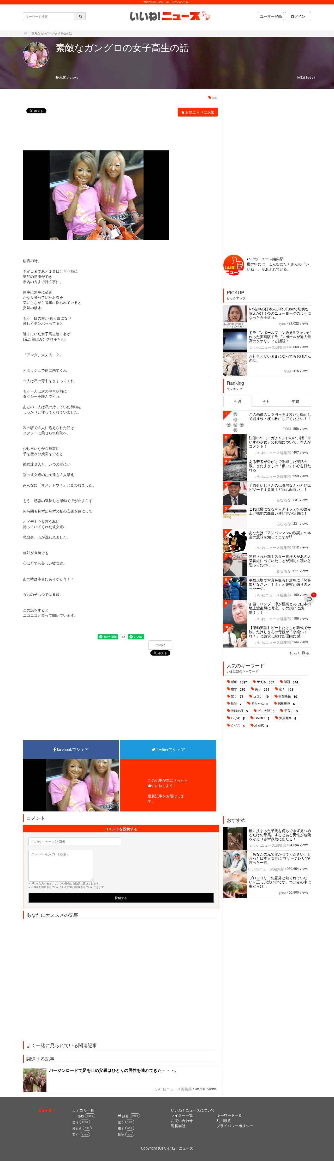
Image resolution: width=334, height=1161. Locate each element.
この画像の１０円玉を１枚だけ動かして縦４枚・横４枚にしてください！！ (280, 416)
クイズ (238, 725)
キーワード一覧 (229, 1115)
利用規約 (224, 1120)
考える (265, 682)
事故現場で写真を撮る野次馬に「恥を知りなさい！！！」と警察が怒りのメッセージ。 (280, 584)
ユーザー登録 (271, 16)
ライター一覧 (182, 1115)
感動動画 (286, 703)
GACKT (262, 718)
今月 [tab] (266, 401)
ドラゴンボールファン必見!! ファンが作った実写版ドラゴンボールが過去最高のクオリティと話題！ (280, 336)
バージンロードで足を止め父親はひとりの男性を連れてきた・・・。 (113, 1070)
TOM (287, 428)
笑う (262, 689)
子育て (291, 710)
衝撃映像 (287, 696)
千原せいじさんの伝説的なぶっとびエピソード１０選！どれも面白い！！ (280, 487)
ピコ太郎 (266, 710)
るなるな (283, 500)
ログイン (298, 16)
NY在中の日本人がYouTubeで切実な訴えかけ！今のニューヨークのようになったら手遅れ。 (280, 313)
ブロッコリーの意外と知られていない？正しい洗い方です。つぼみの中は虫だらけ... (280, 882)
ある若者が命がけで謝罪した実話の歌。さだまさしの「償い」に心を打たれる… (280, 465)
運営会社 (178, 1125)
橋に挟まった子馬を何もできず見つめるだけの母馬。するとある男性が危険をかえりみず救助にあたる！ (280, 834)
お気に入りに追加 (199, 112)
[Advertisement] (118, 131)
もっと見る (299, 653)
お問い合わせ (182, 1120)
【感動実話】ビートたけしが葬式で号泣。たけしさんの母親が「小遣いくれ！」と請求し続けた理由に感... (280, 631)
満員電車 (287, 718)
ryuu (282, 323)
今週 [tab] (237, 401)
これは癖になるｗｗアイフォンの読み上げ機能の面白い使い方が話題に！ (280, 511)
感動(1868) (306, 77)
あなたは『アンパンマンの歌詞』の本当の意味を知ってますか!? (280, 534)
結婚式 (261, 725)
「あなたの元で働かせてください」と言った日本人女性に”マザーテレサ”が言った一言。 (280, 858)
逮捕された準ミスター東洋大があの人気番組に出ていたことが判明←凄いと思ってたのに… (280, 560)
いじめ (238, 718)
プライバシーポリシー (235, 1125)
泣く (286, 689)
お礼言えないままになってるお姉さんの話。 (280, 358)
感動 (214, 98)
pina (282, 892)
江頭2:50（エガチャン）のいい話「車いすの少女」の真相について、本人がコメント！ (280, 442)
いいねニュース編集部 (173, 1088)
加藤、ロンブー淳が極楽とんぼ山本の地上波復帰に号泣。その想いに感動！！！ (280, 608)
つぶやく (160, 645)
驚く (237, 696)
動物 (236, 703)
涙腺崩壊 (239, 710)
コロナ (261, 696)
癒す (238, 689)
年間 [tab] (295, 401)
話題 (291, 682)
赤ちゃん (259, 703)
